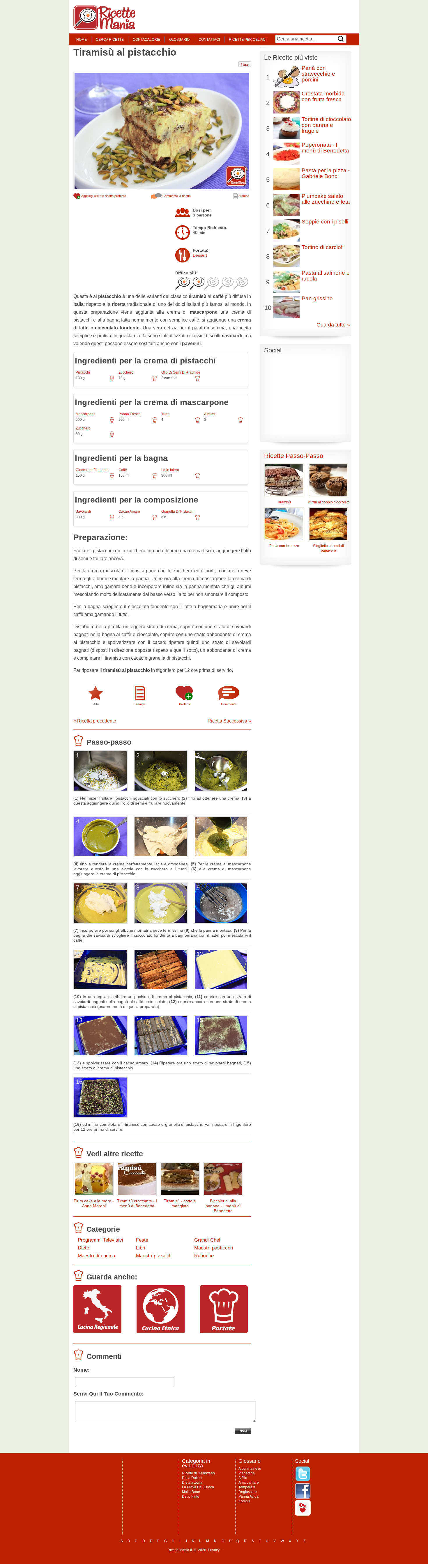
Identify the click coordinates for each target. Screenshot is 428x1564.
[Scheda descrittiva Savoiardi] (112, 519)
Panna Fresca (130, 414)
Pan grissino (317, 298)
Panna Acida (248, 1496)
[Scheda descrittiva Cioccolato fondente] (112, 478)
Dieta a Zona (192, 1482)
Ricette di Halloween (198, 1473)
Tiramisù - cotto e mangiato (180, 1203)
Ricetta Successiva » (229, 720)
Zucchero (126, 372)
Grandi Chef (207, 1240)
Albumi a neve (249, 1469)
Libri (140, 1247)
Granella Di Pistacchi (177, 512)
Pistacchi (83, 372)
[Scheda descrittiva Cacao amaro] (155, 519)
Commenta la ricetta (176, 196)
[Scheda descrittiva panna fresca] (155, 422)
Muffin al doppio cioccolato (328, 502)
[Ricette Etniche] (161, 1331)
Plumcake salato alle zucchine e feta (326, 199)
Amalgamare (248, 1482)
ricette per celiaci (247, 40)
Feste (142, 1240)
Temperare (247, 1487)
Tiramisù (284, 502)
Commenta (228, 704)
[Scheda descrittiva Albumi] (240, 422)
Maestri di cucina (96, 1255)
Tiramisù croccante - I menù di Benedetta (137, 1203)
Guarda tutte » (333, 325)
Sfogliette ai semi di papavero (328, 548)
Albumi (209, 414)
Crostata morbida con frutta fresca (323, 96)
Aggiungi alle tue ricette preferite (103, 196)
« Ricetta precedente (94, 720)
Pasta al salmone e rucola (326, 276)
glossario (179, 40)
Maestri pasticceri (213, 1247)
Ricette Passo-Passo (293, 455)
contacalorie (146, 40)
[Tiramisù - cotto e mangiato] (180, 1180)
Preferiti (184, 704)
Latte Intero (170, 470)
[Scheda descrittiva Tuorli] (197, 422)
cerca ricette (110, 40)
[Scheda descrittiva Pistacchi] (112, 380)
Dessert (200, 255)
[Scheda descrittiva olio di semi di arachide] (197, 380)
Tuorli (165, 414)
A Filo (242, 1478)
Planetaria (246, 1473)
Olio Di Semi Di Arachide (180, 372)
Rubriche (204, 1255)
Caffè (123, 470)
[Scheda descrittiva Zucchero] (155, 380)
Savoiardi (83, 512)
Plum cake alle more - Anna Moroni (94, 1203)
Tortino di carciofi (323, 247)
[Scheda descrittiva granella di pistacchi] (197, 519)
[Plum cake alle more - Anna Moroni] (93, 1180)
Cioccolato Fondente (92, 470)
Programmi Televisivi (100, 1240)
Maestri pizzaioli (153, 1255)
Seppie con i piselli (325, 222)
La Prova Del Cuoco (198, 1487)
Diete (83, 1247)
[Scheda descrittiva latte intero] (197, 478)
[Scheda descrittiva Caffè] (155, 478)
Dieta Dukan (192, 1478)
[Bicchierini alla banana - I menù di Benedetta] (223, 1180)
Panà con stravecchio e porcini (318, 74)
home (81, 40)
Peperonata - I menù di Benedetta (325, 148)
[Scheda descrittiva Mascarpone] (112, 422)
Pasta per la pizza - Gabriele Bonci (326, 173)
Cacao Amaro (129, 512)
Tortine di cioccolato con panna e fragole (326, 125)
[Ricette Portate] (224, 1331)
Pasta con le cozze (284, 546)
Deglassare (247, 1492)
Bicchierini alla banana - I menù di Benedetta (223, 1206)
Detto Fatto (190, 1496)
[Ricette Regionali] (97, 1331)
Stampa (243, 196)
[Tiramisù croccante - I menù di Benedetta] (136, 1180)
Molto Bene (191, 1492)
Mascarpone (85, 414)
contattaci (209, 40)
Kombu (244, 1501)
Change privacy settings (241, 1550)
